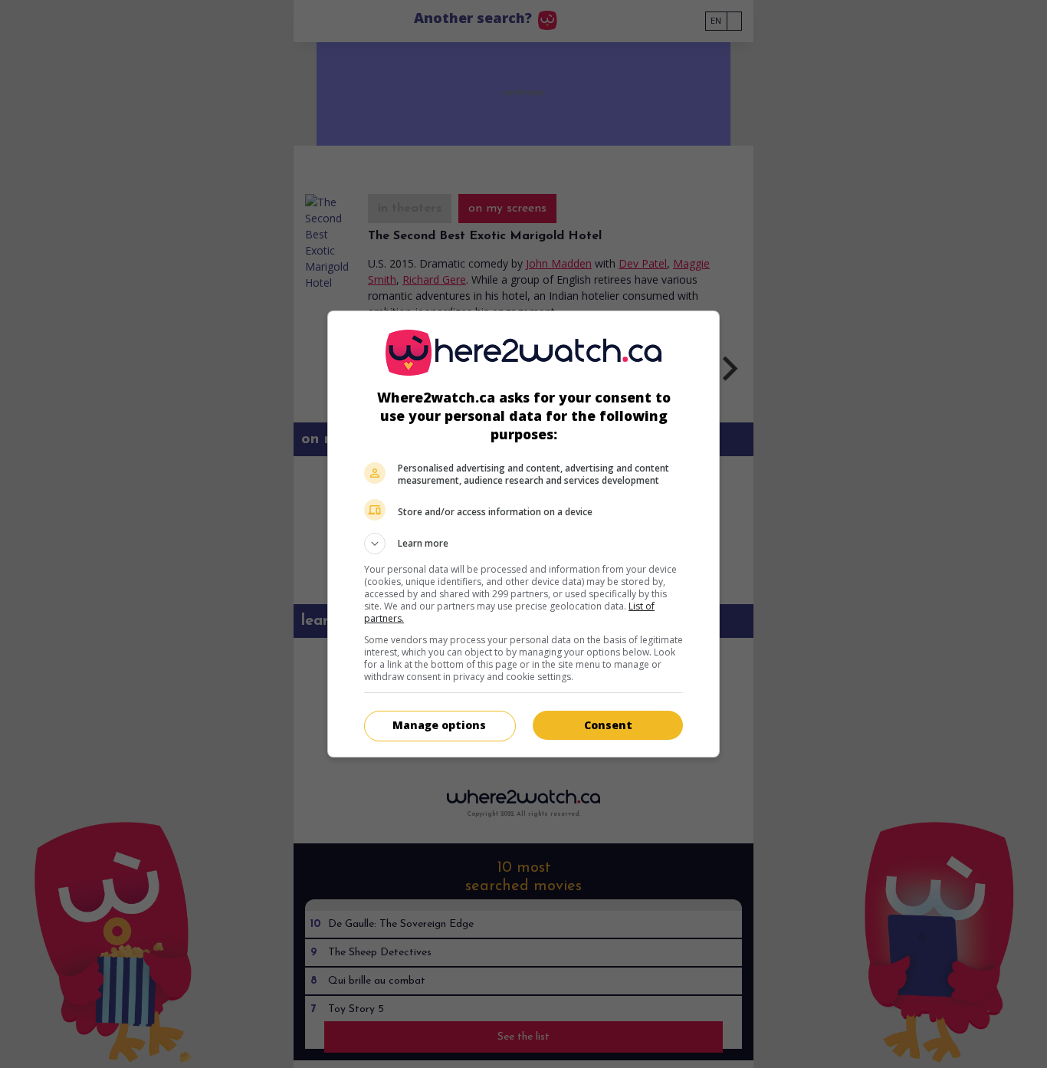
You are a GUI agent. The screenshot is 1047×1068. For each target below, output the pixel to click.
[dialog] (523, 534)
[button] (523, 543)
